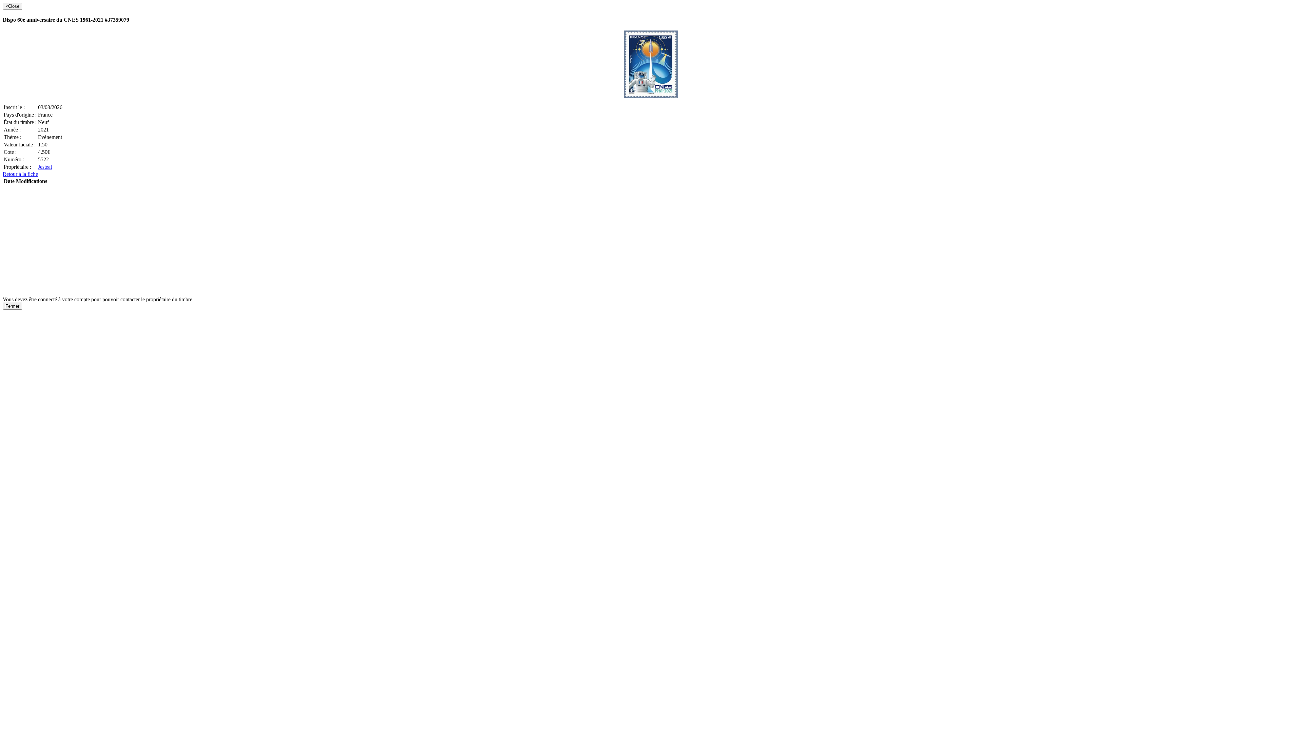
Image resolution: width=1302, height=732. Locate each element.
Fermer (12, 306)
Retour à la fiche (20, 174)
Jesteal (45, 167)
